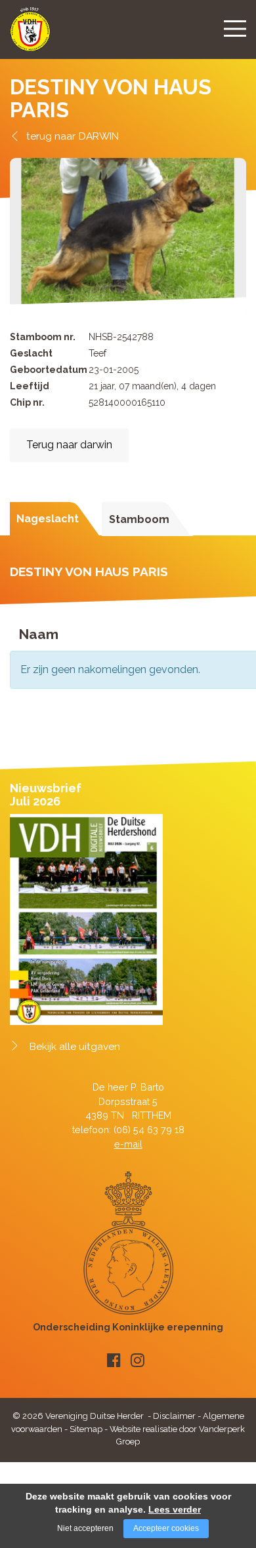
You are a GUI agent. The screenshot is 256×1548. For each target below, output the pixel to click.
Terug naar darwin (69, 444)
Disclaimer (174, 1416)
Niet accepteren (85, 1528)
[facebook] (114, 1360)
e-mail (128, 1144)
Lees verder (174, 1509)
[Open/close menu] (235, 28)
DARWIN (99, 136)
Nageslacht (47, 519)
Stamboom (139, 519)
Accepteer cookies (166, 1528)
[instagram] (137, 1360)
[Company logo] (30, 35)
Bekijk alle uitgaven (75, 1047)
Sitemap (86, 1429)
